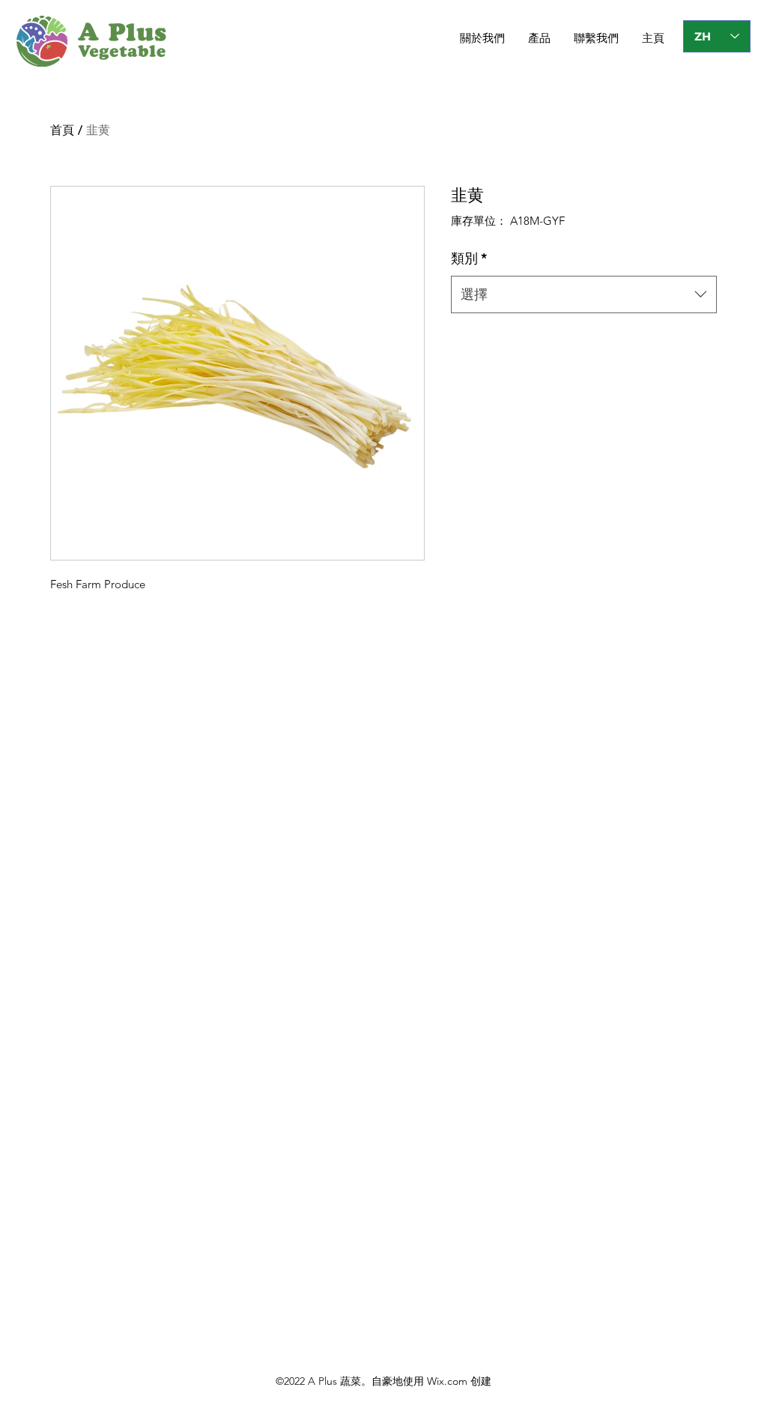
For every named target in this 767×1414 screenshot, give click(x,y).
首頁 (62, 130)
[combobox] (584, 294)
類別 (469, 258)
